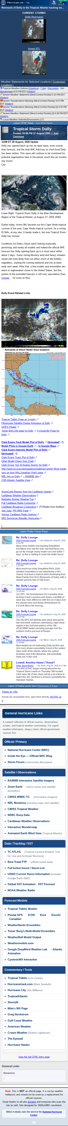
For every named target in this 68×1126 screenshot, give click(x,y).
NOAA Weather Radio (21, 890)
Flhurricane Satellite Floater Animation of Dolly (25, 423)
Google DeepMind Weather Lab (27, 949)
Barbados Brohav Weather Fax (17, 499)
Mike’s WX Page (18, 1008)
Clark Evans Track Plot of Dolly (18, 457)
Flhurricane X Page (47, 686)
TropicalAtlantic (18, 996)
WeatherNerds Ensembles (24, 925)
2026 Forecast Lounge (26, 540)
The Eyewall (15, 1038)
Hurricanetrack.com (20, 984)
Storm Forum (16, 762)
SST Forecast (46, 884)
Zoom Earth (15, 786)
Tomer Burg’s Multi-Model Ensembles (31, 931)
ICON (31, 914)
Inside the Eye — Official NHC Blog (30, 755)
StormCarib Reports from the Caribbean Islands (26, 491)
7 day (43, 88)
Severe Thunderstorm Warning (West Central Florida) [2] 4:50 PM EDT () (33, 108)
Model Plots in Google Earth (17, 446)
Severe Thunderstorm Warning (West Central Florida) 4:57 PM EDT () (32, 102)
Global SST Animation (22, 884)
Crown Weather (17, 1032)
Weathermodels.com (21, 943)
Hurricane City (17, 990)
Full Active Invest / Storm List (26, 868)
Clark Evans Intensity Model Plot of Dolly (24, 449)
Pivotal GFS (15, 914)
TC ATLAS (14, 851)
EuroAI (55, 914)
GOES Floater (8, 427)
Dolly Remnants (34, 16)
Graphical (34, 88)
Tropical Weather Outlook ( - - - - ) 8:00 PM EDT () (32, 90)
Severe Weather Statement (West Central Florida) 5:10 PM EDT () (32, 96)
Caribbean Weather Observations (18, 495)
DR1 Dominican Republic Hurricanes (20, 518)
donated (32, 1102)
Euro (43, 914)
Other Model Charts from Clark (17, 461)
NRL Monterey (17, 802)
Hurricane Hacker (19, 1044)
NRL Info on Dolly (10, 476)
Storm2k (13, 1002)
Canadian (15, 918)
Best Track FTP (17, 861)
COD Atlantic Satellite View (15, 480)
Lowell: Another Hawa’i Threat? (35, 662)
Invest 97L (34, 48)
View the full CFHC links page (34, 1057)
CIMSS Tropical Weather (23, 808)
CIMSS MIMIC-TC (19, 796)
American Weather (19, 1026)
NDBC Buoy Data (19, 814)
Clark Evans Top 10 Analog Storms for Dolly (24, 465)
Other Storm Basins (25, 666)
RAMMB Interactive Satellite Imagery (31, 780)
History (31, 91)
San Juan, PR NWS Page (14, 510)
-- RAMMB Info (31, 476)
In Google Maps (47, 446)
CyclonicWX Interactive (22, 959)
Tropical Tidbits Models (22, 908)
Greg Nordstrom (18, 1014)
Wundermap (6, 91)
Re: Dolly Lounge (27, 537)
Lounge (5, 278)
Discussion (53, 88)
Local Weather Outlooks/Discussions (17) (23, 119)
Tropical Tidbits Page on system (18, 419)
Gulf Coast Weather (20, 1020)
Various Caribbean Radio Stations (19, 514)
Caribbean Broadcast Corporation (18, 506)
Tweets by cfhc (10, 691)
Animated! (54, 442)
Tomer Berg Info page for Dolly (17, 430)
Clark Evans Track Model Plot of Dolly (22, 442)
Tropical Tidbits (17, 977)
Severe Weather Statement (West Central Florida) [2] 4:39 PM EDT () (34, 115)
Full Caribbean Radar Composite (18, 503)
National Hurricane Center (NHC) (28, 749)
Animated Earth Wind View (25, 833)
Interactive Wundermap (22, 827)
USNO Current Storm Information (29, 874)
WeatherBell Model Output (24, 937)
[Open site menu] (3, 2)
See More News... (45, 123)
